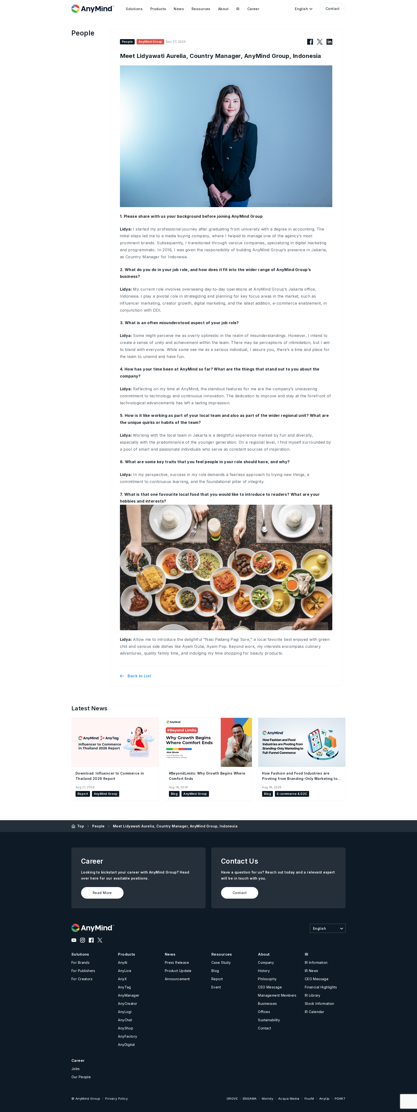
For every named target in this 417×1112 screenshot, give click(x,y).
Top (80, 826)
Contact (333, 9)
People (98, 826)
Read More (102, 893)
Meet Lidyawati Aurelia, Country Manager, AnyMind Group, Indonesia (175, 826)
